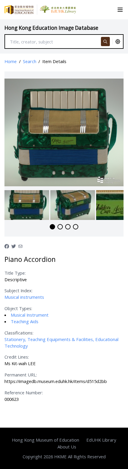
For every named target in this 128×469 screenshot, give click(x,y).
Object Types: (18, 308)
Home (10, 61)
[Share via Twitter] (13, 246)
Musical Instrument (30, 315)
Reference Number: (23, 392)
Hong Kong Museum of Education (45, 440)
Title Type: (15, 273)
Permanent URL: (20, 375)
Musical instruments (24, 297)
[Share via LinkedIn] (20, 246)
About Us (66, 447)
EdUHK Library (101, 440)
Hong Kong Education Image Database (51, 27)
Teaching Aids (24, 321)
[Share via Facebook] (6, 246)
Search (29, 61)
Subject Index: (18, 290)
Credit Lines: (16, 357)
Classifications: (18, 333)
